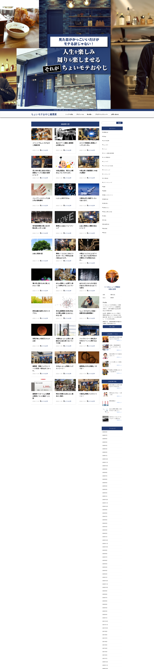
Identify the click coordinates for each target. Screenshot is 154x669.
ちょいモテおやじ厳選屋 (44, 114)
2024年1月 (105, 536)
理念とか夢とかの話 (107, 211)
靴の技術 (105, 228)
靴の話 (104, 232)
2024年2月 (105, 533)
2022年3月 (105, 611)
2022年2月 (105, 614)
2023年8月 (105, 553)
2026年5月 (105, 442)
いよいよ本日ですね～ (63, 198)
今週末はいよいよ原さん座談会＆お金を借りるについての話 (64, 340)
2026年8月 (105, 432)
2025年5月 (105, 482)
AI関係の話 (105, 132)
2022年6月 (105, 601)
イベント (105, 149)
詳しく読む (112, 326)
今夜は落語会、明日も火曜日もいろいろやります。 (64, 171)
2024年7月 (105, 516)
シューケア (105, 161)
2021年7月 (105, 638)
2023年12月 (105, 540)
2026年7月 (105, 435)
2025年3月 (105, 489)
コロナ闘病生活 (106, 157)
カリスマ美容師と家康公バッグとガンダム (88, 144)
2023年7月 (105, 557)
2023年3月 (105, 570)
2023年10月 (105, 546)
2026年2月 (105, 452)
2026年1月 (105, 455)
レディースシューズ (107, 182)
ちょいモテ (105, 144)
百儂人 (104, 216)
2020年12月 (105, 661)
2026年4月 (105, 445)
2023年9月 (105, 550)
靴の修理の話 (106, 224)
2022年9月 (105, 590)
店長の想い (105, 203)
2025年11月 (105, 462)
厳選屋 (104, 190)
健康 (104, 186)
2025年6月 (105, 479)
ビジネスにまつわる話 (108, 165)
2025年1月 (105, 496)
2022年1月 (105, 617)
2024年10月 (105, 506)
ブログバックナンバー (101, 114)
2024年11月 (105, 503)
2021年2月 (105, 655)
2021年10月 (105, 628)
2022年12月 (105, 580)
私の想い (89, 114)
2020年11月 (105, 665)
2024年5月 (105, 523)
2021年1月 (105, 658)
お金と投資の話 (38, 253)
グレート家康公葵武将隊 (108, 153)
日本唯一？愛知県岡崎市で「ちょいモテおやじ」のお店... (115, 346)
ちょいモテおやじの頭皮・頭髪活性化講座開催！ (88, 312)
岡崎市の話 (105, 199)
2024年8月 (105, 513)
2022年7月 (105, 597)
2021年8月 (105, 634)
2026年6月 (105, 438)
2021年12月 (105, 621)
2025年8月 (105, 472)
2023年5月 (105, 563)
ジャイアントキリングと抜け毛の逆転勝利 (41, 199)
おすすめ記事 (44, 150)
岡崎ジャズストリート (108, 195)
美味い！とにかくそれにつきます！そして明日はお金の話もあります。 (64, 255)
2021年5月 (105, 645)
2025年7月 (105, 476)
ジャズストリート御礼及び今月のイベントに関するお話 (88, 340)
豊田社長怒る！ (112, 400)
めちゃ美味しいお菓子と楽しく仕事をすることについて (64, 285)
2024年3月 (105, 530)
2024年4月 (105, 526)
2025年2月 (105, 492)
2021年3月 (105, 651)
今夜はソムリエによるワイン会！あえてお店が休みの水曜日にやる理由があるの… (88, 256)
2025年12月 (105, 459)
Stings (104, 136)
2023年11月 (105, 543)
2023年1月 (105, 577)
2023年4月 (105, 567)
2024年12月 (105, 499)
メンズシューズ (106, 174)
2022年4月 (105, 607)
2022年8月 (105, 594)
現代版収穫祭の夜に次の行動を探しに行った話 (41, 227)
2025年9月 (105, 469)
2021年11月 (105, 624)
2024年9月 (105, 509)
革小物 (104, 220)
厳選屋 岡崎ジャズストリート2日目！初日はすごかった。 (42, 368)
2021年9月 (105, 631)
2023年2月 (105, 574)
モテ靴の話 (105, 178)
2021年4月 (105, 648)
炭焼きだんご (106, 207)
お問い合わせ (115, 114)
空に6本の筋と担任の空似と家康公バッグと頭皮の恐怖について (42, 172)
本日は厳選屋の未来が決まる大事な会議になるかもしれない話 (64, 313)
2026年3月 (105, 448)
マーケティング (106, 170)
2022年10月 (105, 587)
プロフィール (80, 114)
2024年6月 (105, 519)
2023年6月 (105, 560)
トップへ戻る (69, 114)
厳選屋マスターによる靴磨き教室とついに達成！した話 (41, 396)
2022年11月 (105, 584)
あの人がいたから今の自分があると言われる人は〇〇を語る (88, 285)
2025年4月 (105, 486)
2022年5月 (105, 604)
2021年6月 (105, 641)
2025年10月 (105, 465)
